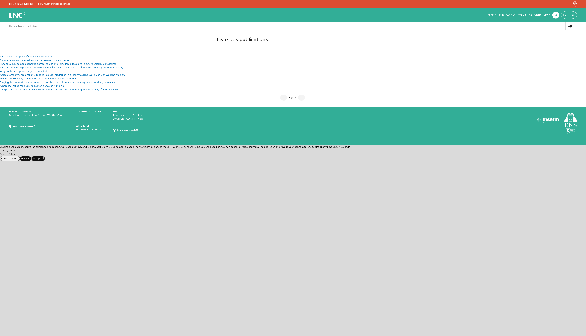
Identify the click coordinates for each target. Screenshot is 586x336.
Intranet (573, 15)
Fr (564, 15)
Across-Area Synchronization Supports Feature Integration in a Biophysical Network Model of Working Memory (62, 74)
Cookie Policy (7, 154)
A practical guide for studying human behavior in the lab (32, 85)
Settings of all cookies (88, 129)
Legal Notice (82, 126)
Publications (507, 15)
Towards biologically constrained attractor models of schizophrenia (38, 78)
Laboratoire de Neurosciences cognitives (17, 15)
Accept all (38, 158)
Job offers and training (88, 111)
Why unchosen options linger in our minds (24, 71)
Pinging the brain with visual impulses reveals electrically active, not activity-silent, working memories (57, 82)
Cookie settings (10, 158)
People (492, 15)
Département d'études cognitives (54, 4)
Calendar (535, 15)
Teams (522, 15)
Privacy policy (8, 150)
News (547, 15)
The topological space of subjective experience (26, 56)
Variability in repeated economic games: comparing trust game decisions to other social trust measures (58, 64)
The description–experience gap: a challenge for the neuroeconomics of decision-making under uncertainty (61, 67)
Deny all (25, 158)
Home (12, 26)
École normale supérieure (21, 4)
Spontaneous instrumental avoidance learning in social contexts (36, 60)
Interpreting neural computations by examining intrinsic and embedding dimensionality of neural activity (59, 89)
